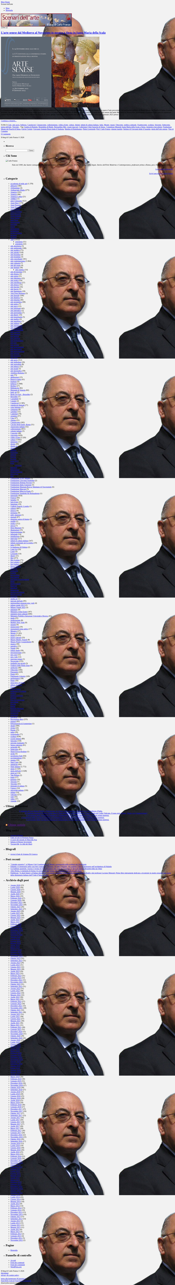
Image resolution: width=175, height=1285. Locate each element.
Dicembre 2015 (16, 1161)
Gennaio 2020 (15, 1055)
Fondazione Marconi (18, 489)
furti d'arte (14, 502)
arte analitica (15, 250)
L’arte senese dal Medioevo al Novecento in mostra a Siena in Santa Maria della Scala (53, 32)
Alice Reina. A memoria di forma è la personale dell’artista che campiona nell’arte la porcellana (46, 871)
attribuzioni (14, 377)
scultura (151, 125)
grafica (13, 524)
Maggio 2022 (15, 995)
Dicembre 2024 (16, 928)
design (12, 444)
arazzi (12, 227)
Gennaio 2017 (15, 1133)
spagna (13, 760)
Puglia (12, 706)
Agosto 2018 (15, 1092)
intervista (13, 539)
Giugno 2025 (15, 915)
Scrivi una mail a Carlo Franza (161, 173)
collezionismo (52, 125)
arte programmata (17, 347)
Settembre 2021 (16, 1012)
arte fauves (14, 289)
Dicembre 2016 (16, 1135)
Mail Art (13, 586)
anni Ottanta (15, 209)
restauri (13, 721)
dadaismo (14, 442)
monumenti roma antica (19, 629)
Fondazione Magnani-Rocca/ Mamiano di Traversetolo (31, 487)
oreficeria (14, 668)
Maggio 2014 (15, 1202)
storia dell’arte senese (159, 129)
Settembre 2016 (16, 1141)
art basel (13, 235)
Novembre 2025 (16, 905)
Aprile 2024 (15, 946)
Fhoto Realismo (16, 472)
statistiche (14, 764)
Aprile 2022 (15, 997)
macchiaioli (14, 577)
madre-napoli (15, 584)
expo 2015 (14, 461)
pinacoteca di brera (17, 683)
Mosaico (13, 631)
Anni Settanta (15, 216)
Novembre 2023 (16, 956)
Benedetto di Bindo (46, 127)
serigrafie (13, 747)
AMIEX (13, 199)
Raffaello (13, 717)
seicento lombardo (17, 743)
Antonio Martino (16, 835)
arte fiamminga (16, 291)
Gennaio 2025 (15, 926)
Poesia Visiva (15, 689)
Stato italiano (15, 767)
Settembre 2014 (16, 1193)
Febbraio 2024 (15, 950)
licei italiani (14, 564)
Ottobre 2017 (15, 1113)
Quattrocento (142, 125)
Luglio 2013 (15, 1223)
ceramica (13, 416)
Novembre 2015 (16, 1163)
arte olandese (15, 334)
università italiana (17, 790)
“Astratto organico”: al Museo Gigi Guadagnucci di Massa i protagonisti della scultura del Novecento (48, 864)
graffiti (12, 521)
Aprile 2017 (15, 1126)
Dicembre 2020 (16, 1032)
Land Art (13, 549)
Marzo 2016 (15, 1154)
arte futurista (15, 300)
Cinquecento (41, 125)
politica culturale (130, 125)
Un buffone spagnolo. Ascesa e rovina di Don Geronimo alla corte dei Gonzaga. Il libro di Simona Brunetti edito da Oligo (56, 869)
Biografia (9, 10)
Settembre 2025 (16, 909)
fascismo (13, 468)
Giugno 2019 (15, 1070)
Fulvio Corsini (26, 129)
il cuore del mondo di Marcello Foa (23, 840)
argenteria (19, 242)
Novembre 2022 (16, 982)
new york (14, 657)
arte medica (14, 319)
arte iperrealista (16, 313)
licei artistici (14, 562)
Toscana (13, 782)
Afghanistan (15, 188)
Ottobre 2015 (15, 1165)
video (12, 799)
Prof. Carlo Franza (103, 129)
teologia (13, 780)
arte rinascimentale (17, 351)
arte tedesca (14, 366)
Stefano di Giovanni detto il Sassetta (136, 129)
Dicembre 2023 (16, 954)
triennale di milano (17, 786)
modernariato (15, 620)
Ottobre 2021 (15, 1010)
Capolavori (31, 125)
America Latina (16, 197)
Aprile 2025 (15, 920)
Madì (12, 582)
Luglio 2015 (15, 1171)
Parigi (12, 674)
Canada (13, 401)
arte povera (14, 345)
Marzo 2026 (15, 896)
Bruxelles (14, 397)
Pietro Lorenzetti (89, 129)
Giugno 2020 (15, 1044)
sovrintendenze (16, 758)
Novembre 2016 (16, 1137)
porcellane (14, 702)
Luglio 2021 (15, 1016)
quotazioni (14, 713)
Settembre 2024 (16, 935)
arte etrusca (14, 285)
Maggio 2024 (15, 943)
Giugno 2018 (15, 1096)
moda (12, 618)
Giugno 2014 (15, 1199)
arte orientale (15, 339)
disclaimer (5, 1273)
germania (13, 513)
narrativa (13, 646)
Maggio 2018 (15, 1098)
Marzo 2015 (15, 1180)
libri (11, 558)
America (13, 192)
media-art (14, 599)
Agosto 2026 (15, 885)
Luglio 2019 (15, 1068)
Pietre (12, 681)
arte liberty (14, 315)
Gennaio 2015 (15, 1184)
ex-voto (13, 459)
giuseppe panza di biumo (19, 519)
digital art (14, 446)
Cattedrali (14, 414)
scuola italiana (15, 739)
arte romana (14, 354)
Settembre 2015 (16, 1167)
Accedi (13, 1260)
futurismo (14, 504)
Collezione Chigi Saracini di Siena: (92, 127)
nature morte (15, 650)
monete (13, 625)
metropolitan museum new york (22, 603)
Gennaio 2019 (15, 1081)
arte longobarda (16, 317)
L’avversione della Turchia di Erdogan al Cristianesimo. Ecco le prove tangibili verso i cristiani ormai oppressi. (67, 815)
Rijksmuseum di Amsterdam (21, 724)
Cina (12, 418)
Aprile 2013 (15, 1229)
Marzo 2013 (15, 1232)
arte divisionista (16, 272)
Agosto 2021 (15, 1014)
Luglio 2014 (15, 1197)
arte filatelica (15, 298)
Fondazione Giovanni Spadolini (22, 480)
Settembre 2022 (16, 986)
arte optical (14, 336)
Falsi (12, 463)
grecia (12, 526)
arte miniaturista (16, 326)
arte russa (14, 358)
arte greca (14, 306)
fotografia (14, 496)
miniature (14, 610)
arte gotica (14, 304)
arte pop (13, 343)
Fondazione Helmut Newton (21, 483)
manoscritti (14, 590)
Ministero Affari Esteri (18, 612)
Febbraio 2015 (15, 1182)
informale (14, 534)
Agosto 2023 (15, 963)
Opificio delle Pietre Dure (20, 665)
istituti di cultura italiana (90, 125)
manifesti (13, 588)
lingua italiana (15, 567)
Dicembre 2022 (16, 980)
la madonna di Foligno (18, 547)
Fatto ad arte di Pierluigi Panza (21, 838)
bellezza (23, 125)
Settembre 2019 (16, 1064)
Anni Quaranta (16, 212)
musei (112, 125)
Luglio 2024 (15, 939)
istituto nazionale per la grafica (21, 543)
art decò (13, 237)
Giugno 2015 (15, 1174)
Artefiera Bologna (17, 373)
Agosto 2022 (15, 989)
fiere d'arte (14, 474)
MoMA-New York (17, 622)
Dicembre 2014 (16, 1186)
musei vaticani (15, 638)
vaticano (13, 795)
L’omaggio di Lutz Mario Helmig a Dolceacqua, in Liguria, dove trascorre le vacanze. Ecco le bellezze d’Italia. (60, 811)
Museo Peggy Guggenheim (20, 642)
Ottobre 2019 (15, 1062)
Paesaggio (14, 672)
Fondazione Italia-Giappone (20, 485)
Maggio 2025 (15, 918)
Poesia (12, 687)
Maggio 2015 (15, 1176)
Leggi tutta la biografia (164, 169)
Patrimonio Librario (17, 676)
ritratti (12, 726)
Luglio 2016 (15, 1146)
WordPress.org (16, 1267)
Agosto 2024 (15, 937)
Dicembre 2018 (16, 1083)
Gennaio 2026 (15, 900)
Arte (9, 125)
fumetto (13, 500)
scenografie (14, 734)
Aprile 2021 (15, 1023)
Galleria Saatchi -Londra (19, 506)
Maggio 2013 (15, 1227)
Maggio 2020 (15, 1047)
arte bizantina (15, 255)
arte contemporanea (17, 261)
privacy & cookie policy (10, 1275)
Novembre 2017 (16, 1111)
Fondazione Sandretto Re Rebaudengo (25, 493)
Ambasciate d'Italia (17, 190)
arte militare (14, 323)
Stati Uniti (14, 762)
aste (11, 375)
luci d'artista (14, 575)
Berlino (13, 386)
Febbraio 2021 (15, 1027)
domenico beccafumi (154, 127)
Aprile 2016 (15, 1152)
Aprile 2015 (15, 1178)
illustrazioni (14, 530)
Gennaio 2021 (15, 1029)
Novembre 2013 (16, 1214)
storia (12, 769)
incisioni (18, 465)
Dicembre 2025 (16, 902)
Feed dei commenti (17, 1265)
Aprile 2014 (15, 1204)
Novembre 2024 (16, 930)
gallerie (13, 508)
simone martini (116, 129)
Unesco (13, 788)
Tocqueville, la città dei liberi (21, 844)
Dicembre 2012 (16, 1238)
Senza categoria (16, 745)
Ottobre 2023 (15, 958)
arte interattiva (15, 311)
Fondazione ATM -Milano (20, 478)
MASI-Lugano (16, 594)
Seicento (158, 125)
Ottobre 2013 (15, 1217)
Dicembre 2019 (16, 1057)
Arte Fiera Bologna (17, 293)
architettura (14, 231)
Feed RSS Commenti (23, 1281)
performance (15, 678)
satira (12, 732)
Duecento (14, 453)
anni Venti (14, 220)
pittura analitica (16, 685)
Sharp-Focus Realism (18, 752)
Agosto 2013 (15, 1221)
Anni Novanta (15, 207)
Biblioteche (14, 388)
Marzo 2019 (15, 1077)
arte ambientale (16, 248)
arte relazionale (16, 349)
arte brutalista (15, 257)
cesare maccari (72, 127)
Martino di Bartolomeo (73, 129)
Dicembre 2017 (16, 1109)
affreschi (13, 186)
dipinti (77, 125)
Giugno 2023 (15, 967)
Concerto (13, 433)
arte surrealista (15, 364)
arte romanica (15, 356)
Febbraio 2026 (15, 898)
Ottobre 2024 (15, 933)
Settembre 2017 (16, 1115)
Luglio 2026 (15, 887)
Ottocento (119, 125)
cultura (71, 125)
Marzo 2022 (15, 999)
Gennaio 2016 (15, 1158)
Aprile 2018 (15, 1100)
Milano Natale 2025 (17, 607)
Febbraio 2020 (15, 1053)
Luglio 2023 (15, 965)
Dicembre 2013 (16, 1212)
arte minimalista (16, 328)
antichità (13, 224)
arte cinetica (19, 270)
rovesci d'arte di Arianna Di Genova (24, 854)
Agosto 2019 (15, 1066)
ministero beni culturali (19, 614)
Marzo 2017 (15, 1128)
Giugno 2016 (15, 1148)
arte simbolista (15, 362)
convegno (14, 435)
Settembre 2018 (16, 1090)
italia (101, 125)
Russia (12, 730)
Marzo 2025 (15, 922)
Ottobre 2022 (15, 984)
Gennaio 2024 (15, 952)
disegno (13, 450)
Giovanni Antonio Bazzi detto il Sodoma (48, 129)
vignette (13, 801)
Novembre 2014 (16, 1189)
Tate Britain (14, 775)
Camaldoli (14, 399)
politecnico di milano (18, 691)
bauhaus (13, 382)
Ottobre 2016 (15, 1139)
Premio (13, 704)
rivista (12, 728)
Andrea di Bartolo (31, 127)
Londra (13, 573)
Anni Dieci (14, 203)
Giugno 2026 (15, 890)
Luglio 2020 (15, 1042)
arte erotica (14, 280)
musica (13, 644)
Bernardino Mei (60, 127)
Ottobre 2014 (15, 1191)
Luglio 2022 (15, 991)
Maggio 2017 (15, 1124)
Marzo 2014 (15, 1206)
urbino (12, 792)
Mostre (106, 125)
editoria (13, 455)
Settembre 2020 (16, 1038)
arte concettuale (16, 259)
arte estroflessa (15, 283)
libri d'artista (15, 560)
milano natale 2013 (17, 605)
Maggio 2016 (15, 1150)
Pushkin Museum (17, 709)
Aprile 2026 (15, 894)
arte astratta (14, 252)
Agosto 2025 (15, 911)
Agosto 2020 (15, 1040)
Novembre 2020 (16, 1034)
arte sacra (15, 125)
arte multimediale (16, 330)
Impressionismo (16, 532)
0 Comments (5, 134)
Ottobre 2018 (15, 1087)
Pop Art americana (17, 700)
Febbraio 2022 (15, 1001)
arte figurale (14, 295)
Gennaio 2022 (15, 1004)
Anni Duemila (15, 205)
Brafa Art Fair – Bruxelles (20, 394)
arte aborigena (15, 246)
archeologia (14, 229)
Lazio (12, 551)
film (11, 476)
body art (13, 392)
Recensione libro (16, 719)
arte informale (15, 308)
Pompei (13, 698)
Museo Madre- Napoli (18, 640)
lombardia (14, 571)
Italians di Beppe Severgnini (21, 842)
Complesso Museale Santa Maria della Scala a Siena (125, 127)
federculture (14, 470)
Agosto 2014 (15, 1195)
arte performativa (16, 341)
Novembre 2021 (16, 1008)
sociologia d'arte (16, 756)
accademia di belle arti (18, 184)
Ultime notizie (16, 824)
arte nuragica (15, 332)
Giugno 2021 (15, 1019)
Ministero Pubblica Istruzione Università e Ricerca (29, 616)
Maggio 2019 (15, 1072)
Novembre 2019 (16, 1060)
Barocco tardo (15, 379)
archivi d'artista (16, 233)
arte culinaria (15, 263)
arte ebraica (14, 274)
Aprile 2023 (15, 971)
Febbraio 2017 (15, 1131)
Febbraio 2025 (15, 924)
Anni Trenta (15, 218)
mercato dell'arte (16, 601)
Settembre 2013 (16, 1219)
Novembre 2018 (16, 1085)
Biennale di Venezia (17, 390)
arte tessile (14, 369)
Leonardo (14, 554)
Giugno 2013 (15, 1225)
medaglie (13, 597)
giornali (13, 517)
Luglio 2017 (15, 1120)
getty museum (15, 515)
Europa (13, 457)
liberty (12, 556)
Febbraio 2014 (15, 1208)
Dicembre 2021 (16, 1006)
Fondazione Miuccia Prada (20, 491)
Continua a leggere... (9, 121)
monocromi (14, 627)
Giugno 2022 (15, 993)
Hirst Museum (15, 528)
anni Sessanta (15, 214)
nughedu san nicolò (17, 663)
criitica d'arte (63, 125)
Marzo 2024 (15, 948)
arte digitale (14, 268)
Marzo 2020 (15, 1051)
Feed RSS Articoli (8, 1281)
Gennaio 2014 (15, 1210)
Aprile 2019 (15, 1075)
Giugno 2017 (15, 1122)
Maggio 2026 (15, 892)
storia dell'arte (6, 127)
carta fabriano (15, 407)
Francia (13, 498)
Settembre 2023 (16, 961)
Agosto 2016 (15, 1143)
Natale (12, 648)
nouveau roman (16, 659)
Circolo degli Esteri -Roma (20, 425)
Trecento (15, 127)
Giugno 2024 (15, 941)
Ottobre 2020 (15, 1036)
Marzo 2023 (15, 973)
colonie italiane (16, 431)
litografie (13, 569)
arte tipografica (16, 371)
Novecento (14, 661)
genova (13, 511)
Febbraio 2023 (15, 976)
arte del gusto (15, 265)
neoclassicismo (16, 653)
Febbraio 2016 (15, 1156)
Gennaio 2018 (15, 1107)
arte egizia (14, 276)
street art (13, 773)
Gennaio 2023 (15, 978)
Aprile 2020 (15, 1049)
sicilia (12, 754)
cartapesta (14, 409)
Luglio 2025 (15, 913)
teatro (12, 777)
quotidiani (14, 715)
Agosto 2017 (15, 1118)
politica (13, 693)
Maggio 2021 (15, 1021)
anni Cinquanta (16, 201)
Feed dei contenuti (17, 1263)
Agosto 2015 (15, 1169)
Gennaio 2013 (15, 1236)
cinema (13, 420)
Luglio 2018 (15, 1094)
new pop (13, 655)
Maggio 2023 (15, 969)
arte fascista (14, 287)
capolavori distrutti (17, 405)
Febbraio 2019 (15, 1079)
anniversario (15, 222)
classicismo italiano (17, 427)
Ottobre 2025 (15, 907)
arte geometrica (16, 302)
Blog (7, 8)
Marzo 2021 (15, 1025)
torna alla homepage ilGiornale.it (13, 1279)
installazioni (14, 536)
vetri (12, 797)
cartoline (13, 412)
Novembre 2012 (16, 1240)
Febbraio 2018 (15, 1105)
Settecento (166, 125)
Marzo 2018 (15, 1103)
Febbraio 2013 (15, 1234)
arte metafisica (15, 321)
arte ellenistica (15, 278)
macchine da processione (19, 579)
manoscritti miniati (17, 592)
